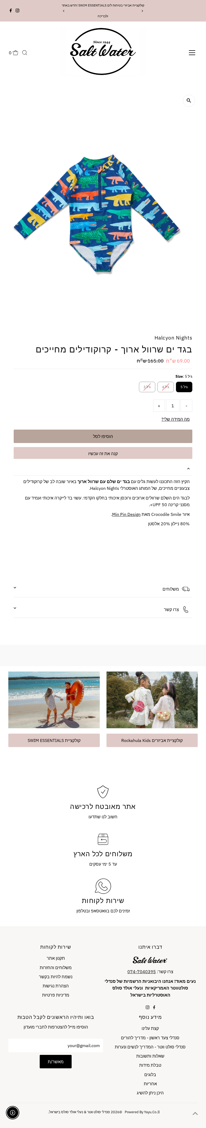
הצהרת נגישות (56, 985)
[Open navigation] (192, 52)
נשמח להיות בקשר (55, 976)
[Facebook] (10, 10)
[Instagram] (17, 10)
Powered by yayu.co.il (135, 1112)
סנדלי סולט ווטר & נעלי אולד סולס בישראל (79, 1112)
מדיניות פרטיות (55, 995)
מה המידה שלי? (175, 419)
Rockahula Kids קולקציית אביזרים (152, 740)
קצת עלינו (150, 1028)
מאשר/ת (56, 1061)
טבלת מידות (150, 1065)
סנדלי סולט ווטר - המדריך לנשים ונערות (150, 1047)
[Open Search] (24, 52)
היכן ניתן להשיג (150, 1092)
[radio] (184, 387)
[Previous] (64, 11)
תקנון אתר (56, 958)
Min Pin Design (126, 514)
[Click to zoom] (189, 101)
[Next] (142, 11)
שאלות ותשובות (150, 1056)
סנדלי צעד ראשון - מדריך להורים (150, 1037)
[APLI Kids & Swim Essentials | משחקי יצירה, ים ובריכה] (152, 699)
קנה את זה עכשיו (103, 453)
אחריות (150, 1083)
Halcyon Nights (173, 337)
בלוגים (150, 1074)
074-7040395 (141, 971)
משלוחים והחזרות (56, 967)
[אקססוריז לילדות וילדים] (54, 699)
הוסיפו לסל (103, 436)
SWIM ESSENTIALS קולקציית (54, 740)
